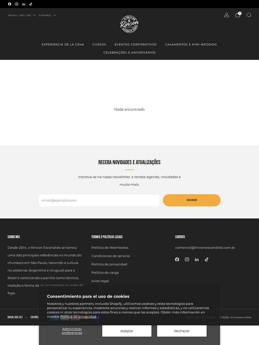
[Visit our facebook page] (9, 4)
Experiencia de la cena (63, 44)
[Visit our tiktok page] (30, 4)
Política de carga (105, 272)
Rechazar (182, 331)
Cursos (99, 44)
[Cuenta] (226, 14)
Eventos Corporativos (136, 44)
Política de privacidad (78, 316)
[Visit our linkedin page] (23, 4)
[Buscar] (248, 14)
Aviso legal (100, 281)
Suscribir (192, 200)
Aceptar (126, 331)
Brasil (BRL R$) (19, 15)
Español (45, 15)
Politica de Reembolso (109, 247)
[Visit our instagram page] (16, 4)
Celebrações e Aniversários (129, 52)
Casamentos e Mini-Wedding (191, 44)
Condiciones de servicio (110, 256)
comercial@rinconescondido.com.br (205, 247)
